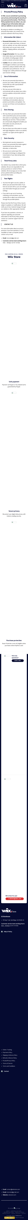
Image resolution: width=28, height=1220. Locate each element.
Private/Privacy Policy (9, 1061)
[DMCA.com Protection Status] (9, 1217)
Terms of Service (7, 1063)
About (8, 1211)
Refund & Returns (9, 1212)
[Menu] (2, 5)
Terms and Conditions (9, 1066)
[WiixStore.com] (14, 5)
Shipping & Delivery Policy (10, 1055)
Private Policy (6, 1213)
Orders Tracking (7, 1050)
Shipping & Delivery (16, 1211)
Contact (24, 1213)
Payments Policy (7, 1052)
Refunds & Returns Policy (10, 1058)
